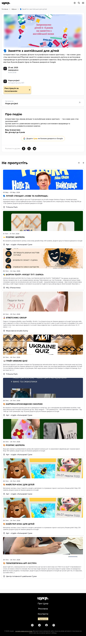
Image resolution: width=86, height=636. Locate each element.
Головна (5, 9)
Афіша (14, 9)
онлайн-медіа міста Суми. (24, 631)
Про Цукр (43, 603)
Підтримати (43, 619)
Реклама (43, 608)
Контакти (43, 614)
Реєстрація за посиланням (12, 89)
